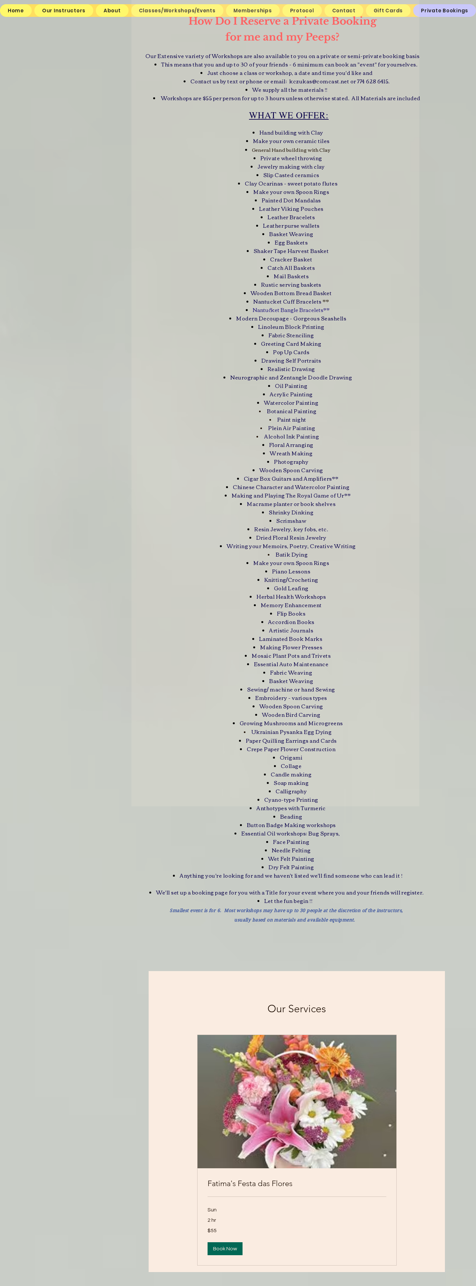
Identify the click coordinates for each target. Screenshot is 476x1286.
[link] (297, 1183)
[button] (225, 1248)
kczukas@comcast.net (319, 81)
